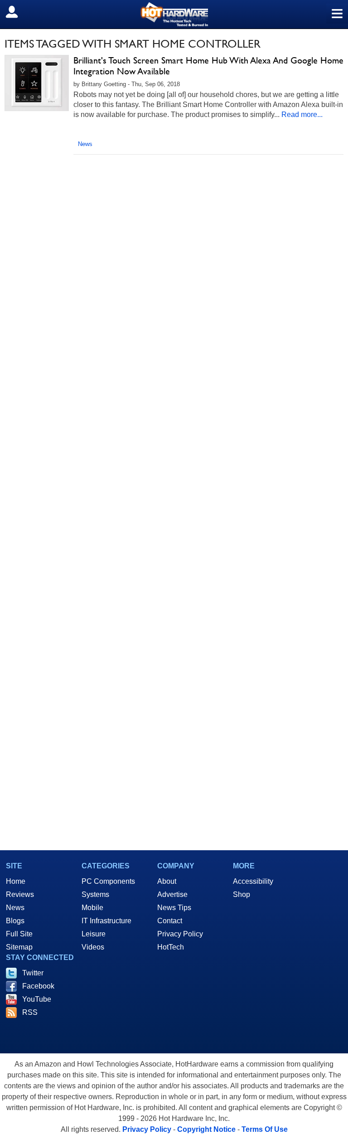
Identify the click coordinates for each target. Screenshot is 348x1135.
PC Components (108, 881)
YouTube (36, 999)
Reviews (20, 894)
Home (15, 881)
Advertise (172, 894)
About (166, 881)
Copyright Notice (206, 1129)
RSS (30, 1012)
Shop (241, 894)
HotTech (170, 947)
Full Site (19, 934)
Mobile (92, 907)
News (85, 144)
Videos (93, 947)
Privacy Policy (180, 934)
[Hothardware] (174, 14)
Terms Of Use (265, 1129)
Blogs (15, 921)
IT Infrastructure (106, 921)
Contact (169, 921)
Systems (95, 894)
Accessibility (253, 881)
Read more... (302, 114)
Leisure (94, 934)
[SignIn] (17, 12)
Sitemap (19, 947)
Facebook (38, 986)
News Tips (174, 907)
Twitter (33, 973)
